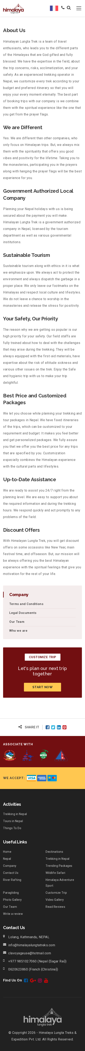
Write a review (13, 913)
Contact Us (10, 872)
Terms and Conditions (26, 604)
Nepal (7, 858)
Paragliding (11, 892)
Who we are (18, 631)
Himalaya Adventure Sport (60, 882)
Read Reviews (55, 906)
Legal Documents (23, 613)
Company (10, 865)
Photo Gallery (12, 899)
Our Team (16, 622)
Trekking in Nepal (15, 814)
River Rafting (12, 879)
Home (7, 851)
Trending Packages (59, 865)
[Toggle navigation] (76, 8)
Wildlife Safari (55, 872)
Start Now (42, 687)
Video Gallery (55, 899)
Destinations (54, 851)
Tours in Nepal (13, 821)
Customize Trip (56, 892)
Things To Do (12, 828)
